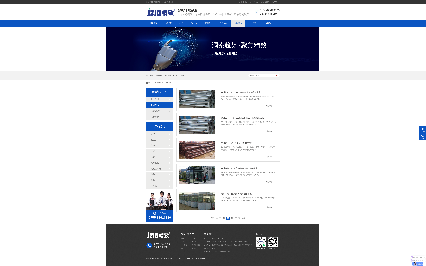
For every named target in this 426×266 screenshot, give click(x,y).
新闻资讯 (238, 23)
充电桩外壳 (156, 169)
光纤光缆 (168, 75)
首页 (212, 218)
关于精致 (252, 23)
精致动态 (156, 111)
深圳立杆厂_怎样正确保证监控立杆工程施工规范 (242, 118)
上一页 (218, 218)
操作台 (154, 134)
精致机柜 (160, 83)
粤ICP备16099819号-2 (199, 258)
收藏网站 (244, 2)
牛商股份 (215, 252)
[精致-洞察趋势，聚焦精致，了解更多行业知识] (213, 70)
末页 (243, 218)
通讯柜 (175, 75)
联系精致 (267, 23)
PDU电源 (155, 163)
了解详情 (268, 106)
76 (232, 218)
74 (224, 218)
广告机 (182, 75)
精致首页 (153, 23)
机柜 (181, 23)
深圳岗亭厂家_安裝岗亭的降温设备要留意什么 (241, 168)
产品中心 (194, 23)
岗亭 (153, 174)
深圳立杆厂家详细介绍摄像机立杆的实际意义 (241, 92)
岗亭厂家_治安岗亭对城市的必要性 (236, 194)
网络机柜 (159, 75)
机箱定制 (168, 23)
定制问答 (156, 117)
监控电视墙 (185, 245)
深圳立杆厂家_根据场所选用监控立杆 (237, 143)
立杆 (153, 145)
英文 (275, 2)
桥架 (153, 180)
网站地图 (255, 2)
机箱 (153, 157)
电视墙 (154, 140)
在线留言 (266, 2)
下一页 (237, 218)
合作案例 (223, 23)
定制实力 (208, 23)
